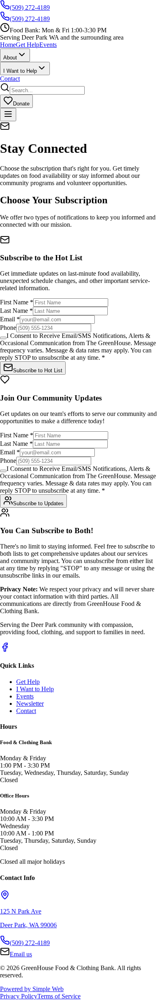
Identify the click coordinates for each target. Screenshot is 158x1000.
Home (8, 44)
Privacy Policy (18, 996)
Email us (21, 954)
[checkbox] (3, 338)
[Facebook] (5, 649)
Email (10, 319)
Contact (10, 78)
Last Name (16, 310)
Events (48, 44)
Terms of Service (59, 996)
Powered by (32, 988)
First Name (16, 302)
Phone (8, 327)
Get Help (27, 44)
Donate (21, 104)
